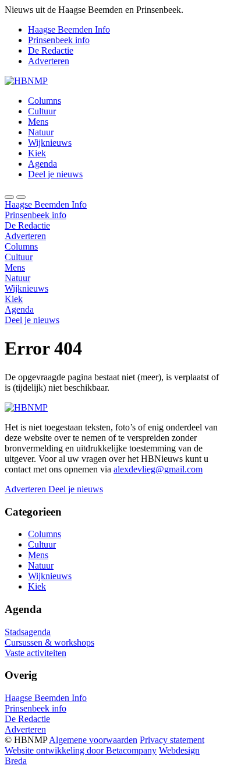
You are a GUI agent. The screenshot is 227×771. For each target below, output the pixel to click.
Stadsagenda (28, 632)
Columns (44, 101)
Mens (38, 122)
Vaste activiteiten (35, 653)
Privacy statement (172, 740)
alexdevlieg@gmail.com (158, 469)
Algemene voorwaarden (93, 740)
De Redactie (50, 50)
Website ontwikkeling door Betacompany (81, 750)
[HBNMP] (26, 81)
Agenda (42, 164)
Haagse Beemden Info (69, 29)
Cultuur (42, 111)
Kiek (37, 153)
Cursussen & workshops (49, 642)
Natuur (41, 132)
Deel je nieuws (55, 174)
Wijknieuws (50, 143)
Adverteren (48, 61)
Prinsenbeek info (59, 40)
